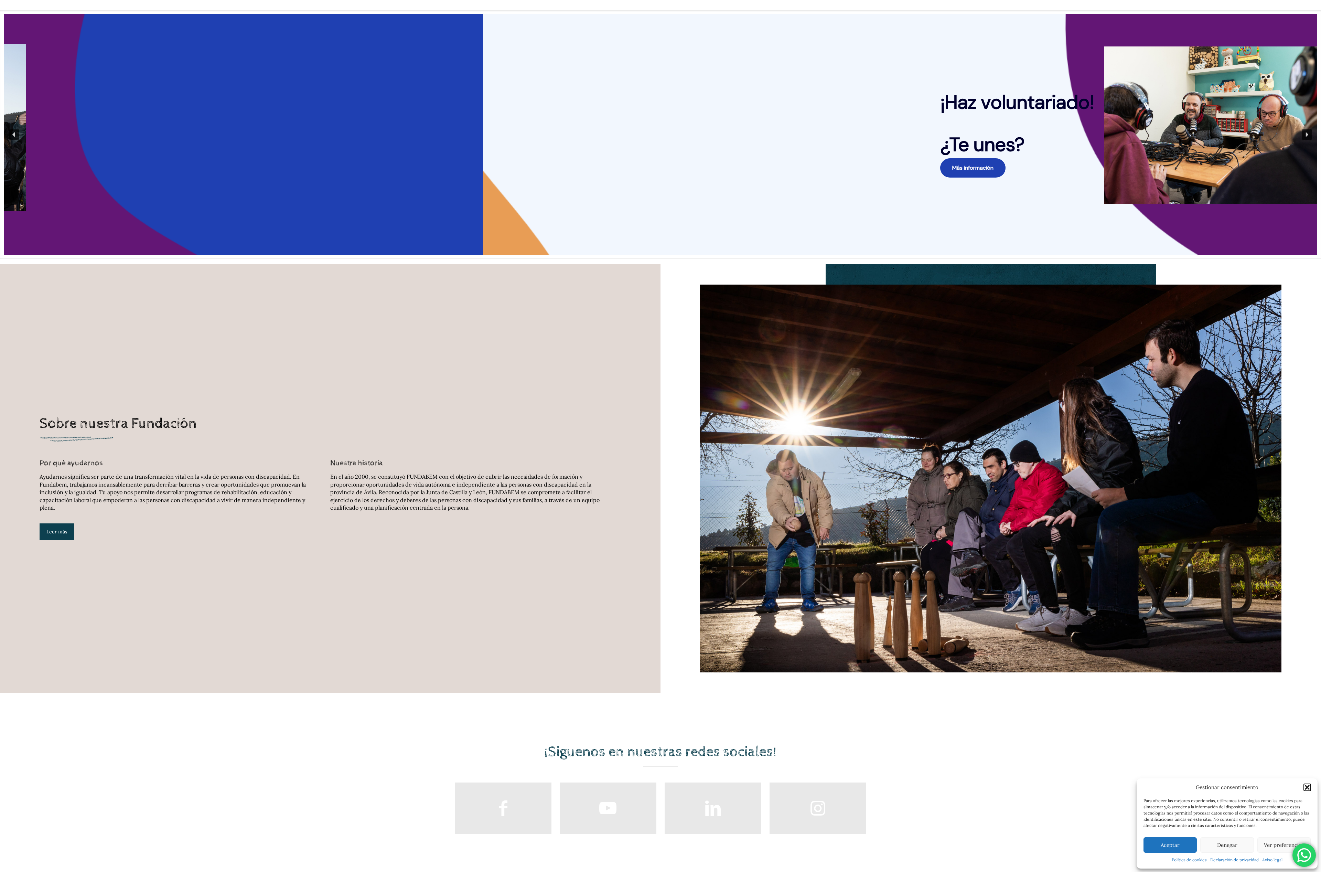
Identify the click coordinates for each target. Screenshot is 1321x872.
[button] (1307, 787)
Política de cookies (1189, 859)
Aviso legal (1272, 859)
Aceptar (1170, 845)
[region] (660, 134)
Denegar (1227, 845)
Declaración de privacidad (1234, 859)
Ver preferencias (1284, 845)
